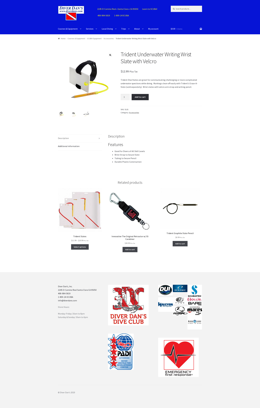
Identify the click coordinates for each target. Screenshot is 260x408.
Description (63, 138)
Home (63, 38)
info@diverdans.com (67, 300)
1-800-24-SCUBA (65, 297)
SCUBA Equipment (94, 38)
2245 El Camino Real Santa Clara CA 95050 (77, 290)
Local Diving (107, 28)
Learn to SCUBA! (149, 9)
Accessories (109, 38)
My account (153, 28)
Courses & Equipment (68, 28)
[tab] (80, 138)
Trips (123, 28)
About (137, 28)
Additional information (68, 146)
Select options (80, 247)
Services (89, 28)
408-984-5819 (64, 293)
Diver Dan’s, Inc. (65, 286)
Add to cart (140, 97)
